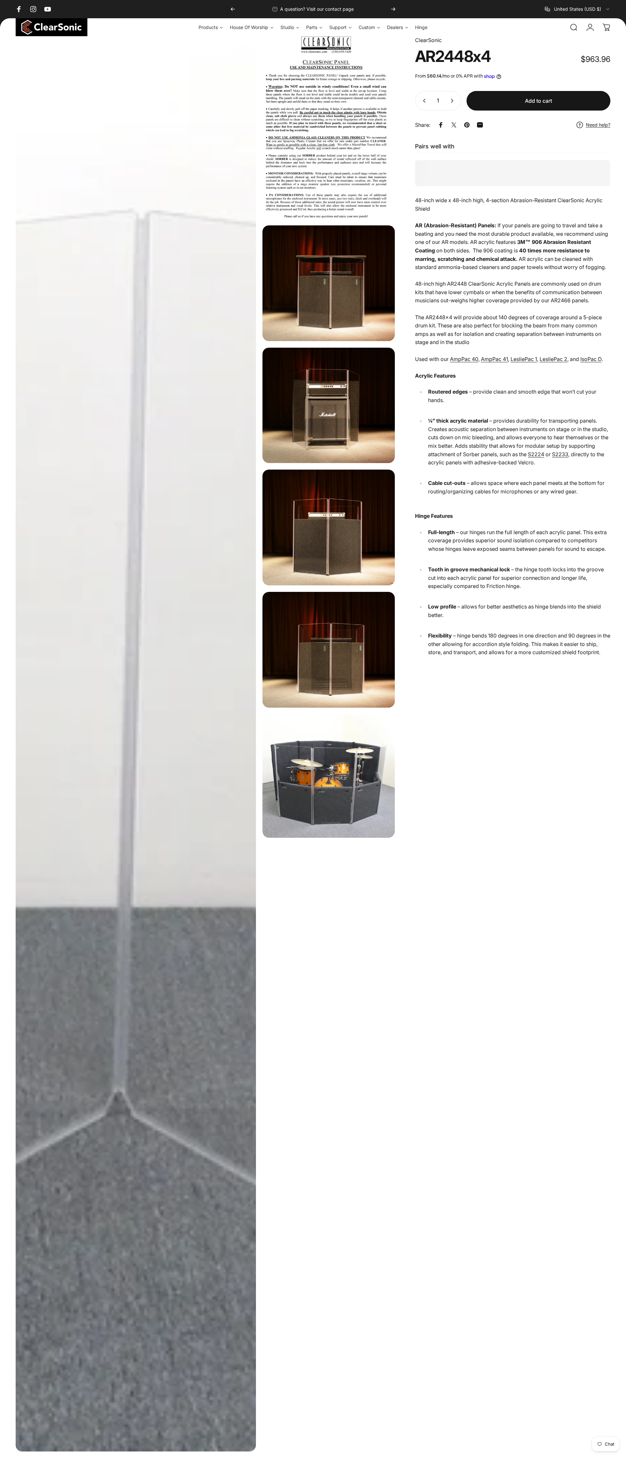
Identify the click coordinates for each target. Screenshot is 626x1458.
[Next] (393, 9)
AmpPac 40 (464, 359)
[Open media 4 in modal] (328, 405)
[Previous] (233, 9)
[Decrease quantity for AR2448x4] (422, 100)
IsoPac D (591, 359)
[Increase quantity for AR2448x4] (453, 100)
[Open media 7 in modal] (328, 776)
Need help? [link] (598, 125)
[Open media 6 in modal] (328, 650)
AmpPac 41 (494, 359)
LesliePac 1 (524, 359)
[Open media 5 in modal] (328, 527)
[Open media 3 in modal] (328, 283)
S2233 (560, 454)
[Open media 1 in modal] (136, 743)
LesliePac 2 (553, 359)
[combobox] (577, 9)
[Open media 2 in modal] (328, 127)
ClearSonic (428, 40)
